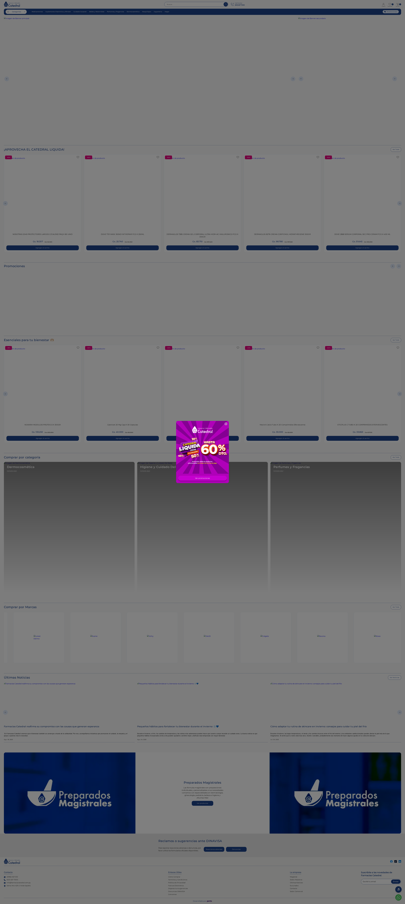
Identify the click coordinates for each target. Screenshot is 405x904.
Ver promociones (202, 478)
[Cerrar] (226, 424)
